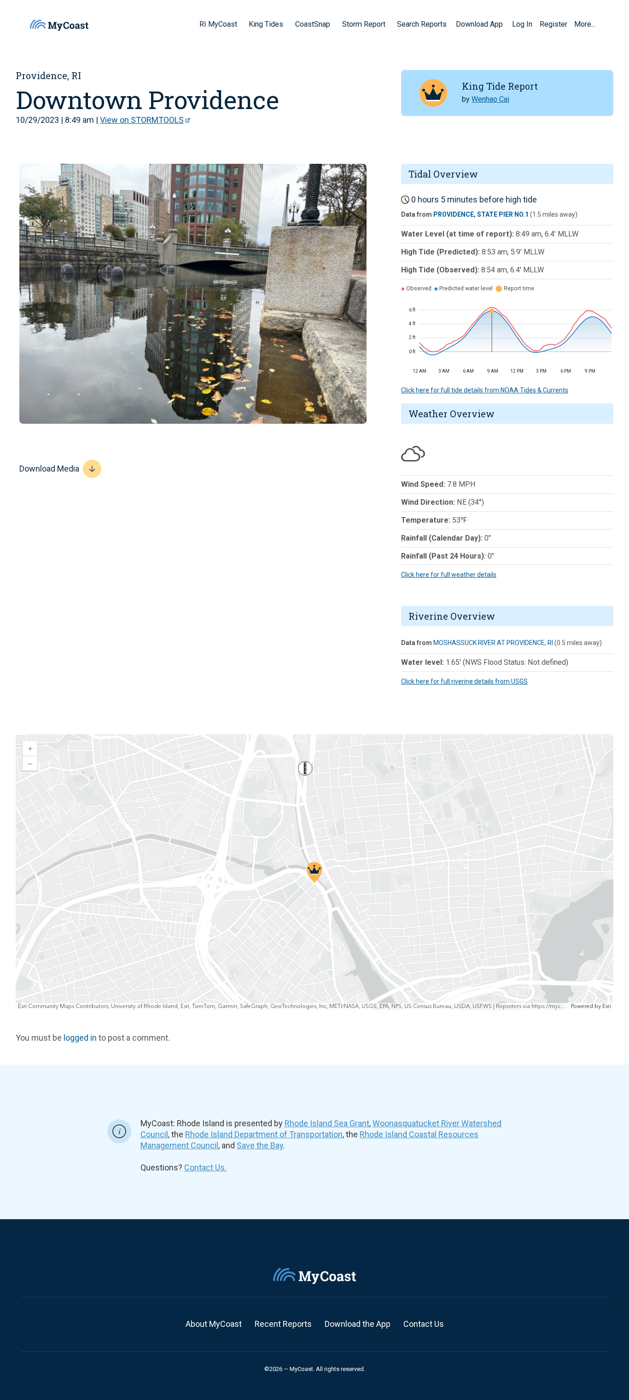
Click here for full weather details (448, 574)
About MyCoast (214, 1324)
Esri (606, 1006)
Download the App (357, 1324)
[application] (314, 872)
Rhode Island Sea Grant (327, 1123)
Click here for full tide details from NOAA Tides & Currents (484, 390)
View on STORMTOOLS (142, 120)
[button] (240, 24)
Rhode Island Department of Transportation (264, 1134)
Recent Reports (283, 1324)
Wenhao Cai (490, 99)
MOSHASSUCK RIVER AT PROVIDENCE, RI (493, 642)
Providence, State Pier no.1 (481, 214)
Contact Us (423, 1324)
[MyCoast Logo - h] (59, 25)
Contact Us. (205, 1167)
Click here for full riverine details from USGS (464, 681)
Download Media (49, 468)
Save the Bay (260, 1145)
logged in (80, 1038)
